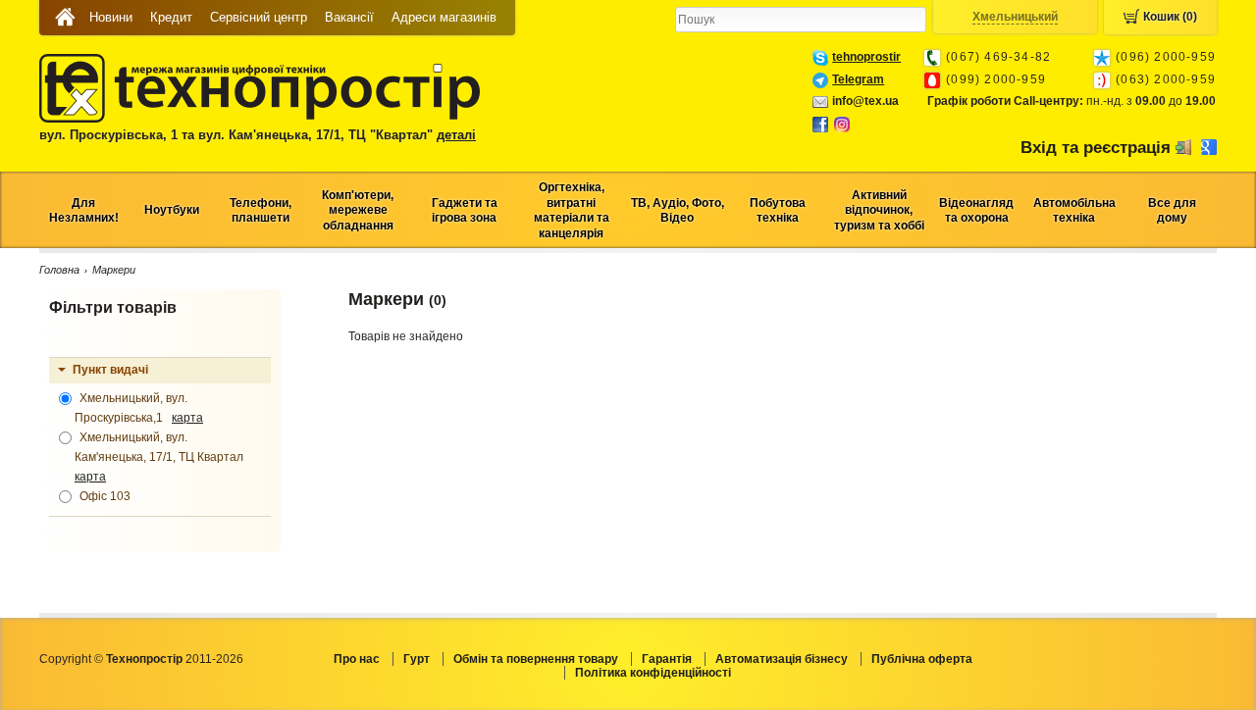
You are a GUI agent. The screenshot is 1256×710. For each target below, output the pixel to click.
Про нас (357, 659)
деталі (456, 134)
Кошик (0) (1170, 17)
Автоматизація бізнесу (781, 659)
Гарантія (667, 659)
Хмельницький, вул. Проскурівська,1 (139, 408)
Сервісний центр (258, 17)
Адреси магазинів (444, 17)
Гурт (416, 659)
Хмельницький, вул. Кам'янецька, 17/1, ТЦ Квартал (162, 457)
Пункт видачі (110, 370)
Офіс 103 (104, 496)
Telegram (858, 79)
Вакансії (349, 17)
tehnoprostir (866, 57)
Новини (110, 17)
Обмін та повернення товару (535, 659)
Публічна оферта (921, 659)
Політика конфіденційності (653, 673)
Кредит (171, 17)
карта (187, 418)
